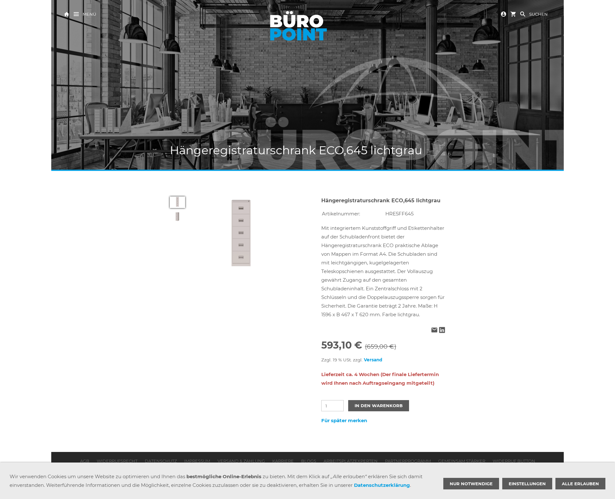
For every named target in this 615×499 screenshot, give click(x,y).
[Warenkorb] (513, 13)
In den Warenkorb (379, 405)
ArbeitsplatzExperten (351, 460)
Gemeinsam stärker (461, 460)
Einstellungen (527, 483)
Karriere (283, 460)
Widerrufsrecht (117, 460)
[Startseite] (66, 13)
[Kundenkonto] (503, 13)
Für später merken (344, 420)
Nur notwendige (471, 483)
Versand (373, 359)
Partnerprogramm (408, 460)
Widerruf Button (514, 460)
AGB (84, 460)
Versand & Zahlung (241, 460)
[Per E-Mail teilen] (434, 330)
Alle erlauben (580, 483)
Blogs (308, 460)
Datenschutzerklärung (382, 485)
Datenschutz (161, 460)
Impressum (197, 460)
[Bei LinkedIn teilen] (442, 330)
